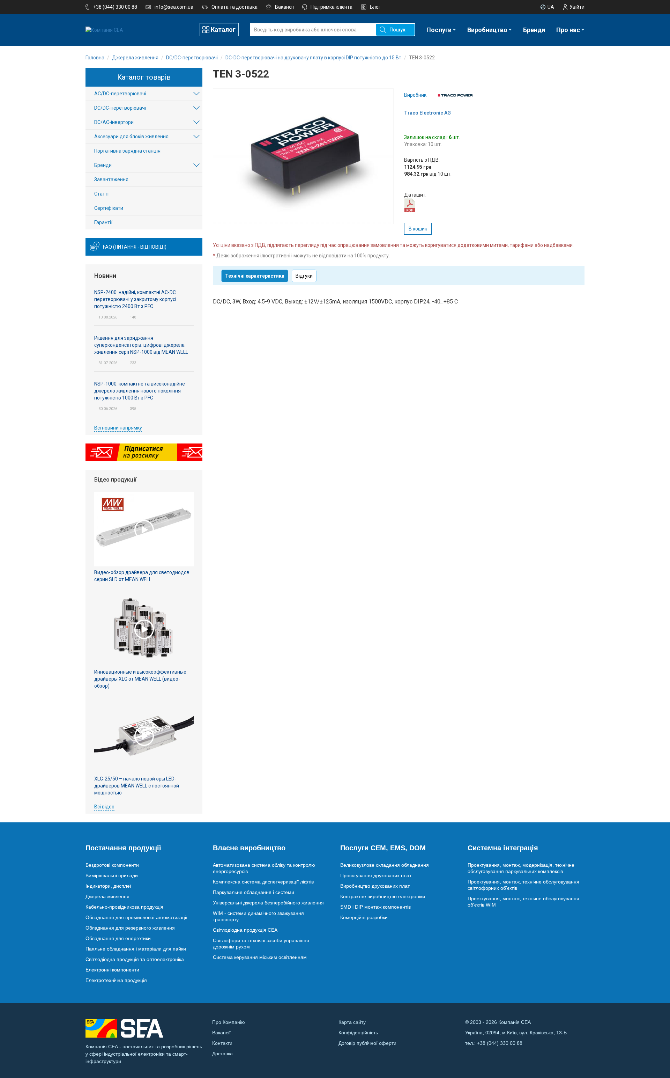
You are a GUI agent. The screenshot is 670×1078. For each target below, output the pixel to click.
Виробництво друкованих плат (375, 886)
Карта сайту (352, 1022)
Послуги (439, 30)
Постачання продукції (123, 848)
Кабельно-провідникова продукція (124, 907)
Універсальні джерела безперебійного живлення (268, 902)
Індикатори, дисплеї (108, 886)
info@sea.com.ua (174, 7)
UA (551, 7)
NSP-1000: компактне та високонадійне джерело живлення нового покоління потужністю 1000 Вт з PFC (139, 391)
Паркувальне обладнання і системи (253, 892)
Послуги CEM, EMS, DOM (383, 848)
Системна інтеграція (503, 848)
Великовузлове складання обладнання (384, 865)
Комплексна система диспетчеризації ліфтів (263, 882)
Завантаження (111, 179)
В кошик (418, 229)
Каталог (223, 29)
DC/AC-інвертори (114, 122)
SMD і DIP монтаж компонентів (375, 907)
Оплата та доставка (234, 7)
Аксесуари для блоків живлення (131, 136)
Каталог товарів (144, 77)
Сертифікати (108, 208)
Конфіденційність (358, 1032)
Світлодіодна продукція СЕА (245, 930)
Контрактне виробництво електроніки (382, 896)
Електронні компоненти (112, 970)
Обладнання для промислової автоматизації (136, 917)
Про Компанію (228, 1022)
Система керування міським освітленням (260, 957)
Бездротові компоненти (112, 865)
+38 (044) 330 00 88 (115, 7)
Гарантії (103, 222)
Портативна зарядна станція (127, 151)
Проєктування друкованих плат (375, 875)
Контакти (222, 1043)
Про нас (568, 30)
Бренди (534, 30)
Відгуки (304, 276)
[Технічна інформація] (409, 205)
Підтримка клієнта (331, 7)
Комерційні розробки (364, 917)
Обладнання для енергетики (118, 938)
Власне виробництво (249, 848)
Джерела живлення (107, 896)
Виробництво (487, 30)
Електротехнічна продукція (116, 980)
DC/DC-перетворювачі (120, 108)
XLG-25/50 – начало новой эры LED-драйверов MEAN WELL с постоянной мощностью (136, 785)
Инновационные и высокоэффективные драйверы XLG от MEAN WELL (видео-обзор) (140, 679)
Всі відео (104, 806)
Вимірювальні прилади (111, 875)
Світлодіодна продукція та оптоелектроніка (134, 959)
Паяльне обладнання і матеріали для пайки (135, 949)
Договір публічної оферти (367, 1043)
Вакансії (284, 7)
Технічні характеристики (254, 276)
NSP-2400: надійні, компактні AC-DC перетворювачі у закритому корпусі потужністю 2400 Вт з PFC (135, 299)
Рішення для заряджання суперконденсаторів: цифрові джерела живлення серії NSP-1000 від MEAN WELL (141, 345)
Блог (375, 7)
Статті (101, 194)
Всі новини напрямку (118, 428)
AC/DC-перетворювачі (120, 93)
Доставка (222, 1053)
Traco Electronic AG (427, 113)
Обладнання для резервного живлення (130, 928)
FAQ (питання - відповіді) (134, 247)
